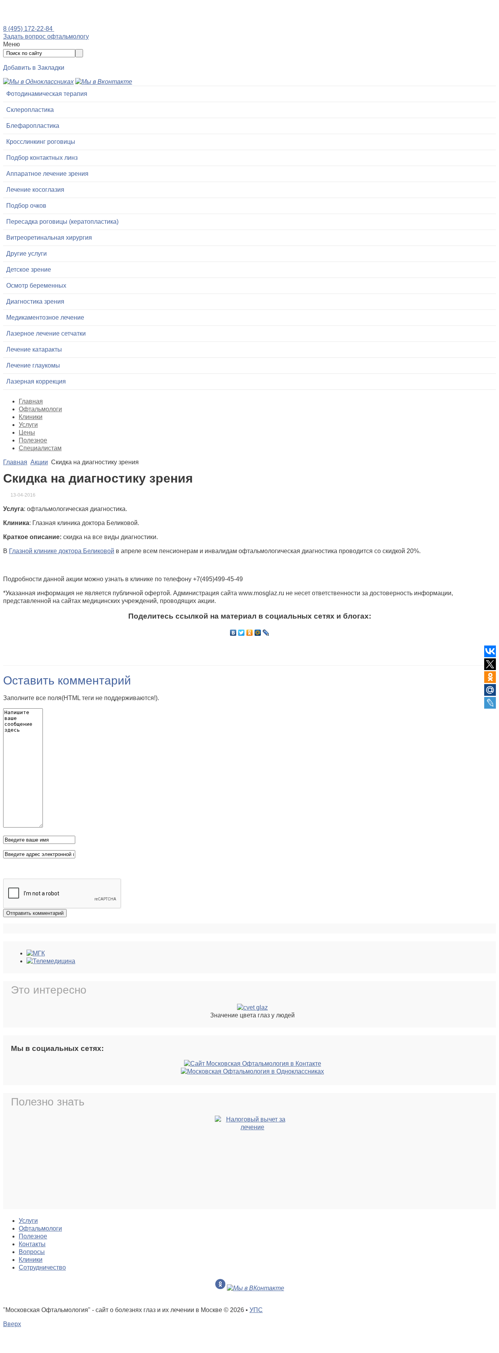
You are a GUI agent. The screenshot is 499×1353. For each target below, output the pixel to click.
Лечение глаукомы (33, 365)
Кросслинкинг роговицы (40, 141)
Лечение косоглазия (35, 189)
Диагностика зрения (35, 301)
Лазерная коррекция (36, 381)
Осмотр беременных (36, 285)
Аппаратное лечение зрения (47, 173)
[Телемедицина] (51, 961)
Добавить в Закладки (33, 67)
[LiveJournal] (266, 633)
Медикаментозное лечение (45, 317)
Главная (31, 401)
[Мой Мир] (258, 633)
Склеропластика (30, 109)
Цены (27, 432)
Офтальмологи (40, 409)
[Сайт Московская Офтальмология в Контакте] (252, 1063)
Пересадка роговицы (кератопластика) (62, 221)
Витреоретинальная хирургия (49, 237)
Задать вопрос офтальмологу (46, 36)
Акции (39, 462)
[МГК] (36, 953)
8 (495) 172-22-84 (28, 28)
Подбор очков (26, 205)
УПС (256, 1310)
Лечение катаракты (34, 349)
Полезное (33, 440)
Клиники (30, 417)
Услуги (28, 424)
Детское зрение (28, 269)
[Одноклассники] (250, 633)
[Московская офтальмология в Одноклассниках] (38, 81)
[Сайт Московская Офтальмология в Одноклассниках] (252, 1071)
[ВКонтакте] (233, 633)
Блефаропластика (32, 125)
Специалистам (40, 448)
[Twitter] (241, 633)
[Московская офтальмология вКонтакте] (103, 81)
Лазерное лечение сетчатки (46, 333)
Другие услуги (26, 253)
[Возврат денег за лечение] (252, 1161)
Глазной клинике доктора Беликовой (61, 551)
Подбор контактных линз (42, 157)
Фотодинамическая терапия (46, 93)
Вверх (12, 1324)
